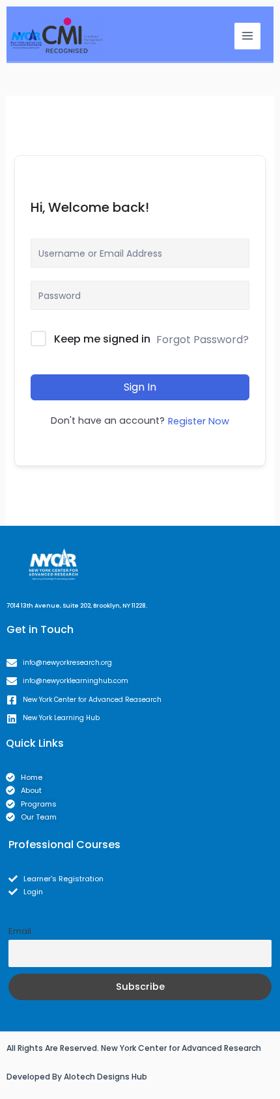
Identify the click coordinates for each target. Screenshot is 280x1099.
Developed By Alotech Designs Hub (77, 1076)
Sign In (140, 387)
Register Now (198, 421)
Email (19, 931)
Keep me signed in (102, 338)
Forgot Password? (202, 339)
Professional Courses (64, 844)
